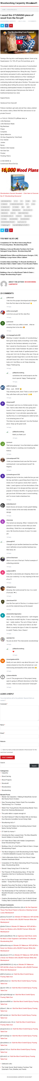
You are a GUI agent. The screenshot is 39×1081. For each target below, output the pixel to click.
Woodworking (25, 219)
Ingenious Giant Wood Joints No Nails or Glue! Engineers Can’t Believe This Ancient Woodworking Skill (18, 938)
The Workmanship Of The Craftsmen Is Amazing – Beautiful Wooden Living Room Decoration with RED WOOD (19, 893)
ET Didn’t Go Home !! (8, 831)
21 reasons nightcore (16, 204)
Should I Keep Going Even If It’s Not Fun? (15, 868)
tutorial (3, 219)
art (28, 207)
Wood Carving (6, 776)
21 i (21, 201)
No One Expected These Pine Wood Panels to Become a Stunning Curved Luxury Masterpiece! (18, 910)
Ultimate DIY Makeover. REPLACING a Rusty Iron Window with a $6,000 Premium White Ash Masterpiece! (19, 919)
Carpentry (5, 773)
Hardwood (4, 213)
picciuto (18, 216)
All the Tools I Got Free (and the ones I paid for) (17, 268)
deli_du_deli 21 (28, 210)
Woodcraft (5, 783)
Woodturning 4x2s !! (8, 822)
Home (3, 9)
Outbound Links (7, 1064)
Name (2, 725)
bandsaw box (16, 210)
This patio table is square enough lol (14, 813)
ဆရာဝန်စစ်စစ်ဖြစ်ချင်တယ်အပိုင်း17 (21, 225)
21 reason (4, 204)
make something (23, 213)
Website (2, 741)
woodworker (13, 219)
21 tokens (15, 207)
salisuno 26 (28, 216)
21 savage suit (5, 207)
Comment (4, 704)
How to (13, 213)
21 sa (33, 204)
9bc (23, 207)
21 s (27, 204)
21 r (34, 201)
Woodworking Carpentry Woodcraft (18, 3)
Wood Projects (12, 9)
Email (2, 733)
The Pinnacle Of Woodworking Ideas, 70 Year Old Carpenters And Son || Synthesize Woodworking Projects (18, 874)
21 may (27, 201)
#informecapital (6, 201)
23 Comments (32, 21)
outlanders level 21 (7, 216)
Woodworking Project (7, 222)
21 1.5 (15, 201)
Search (2, 763)
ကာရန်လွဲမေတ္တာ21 (5, 225)
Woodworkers (6, 787)
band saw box (5, 210)
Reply (9, 306)
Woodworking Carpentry (8, 21)
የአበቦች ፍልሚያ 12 (22, 222)
